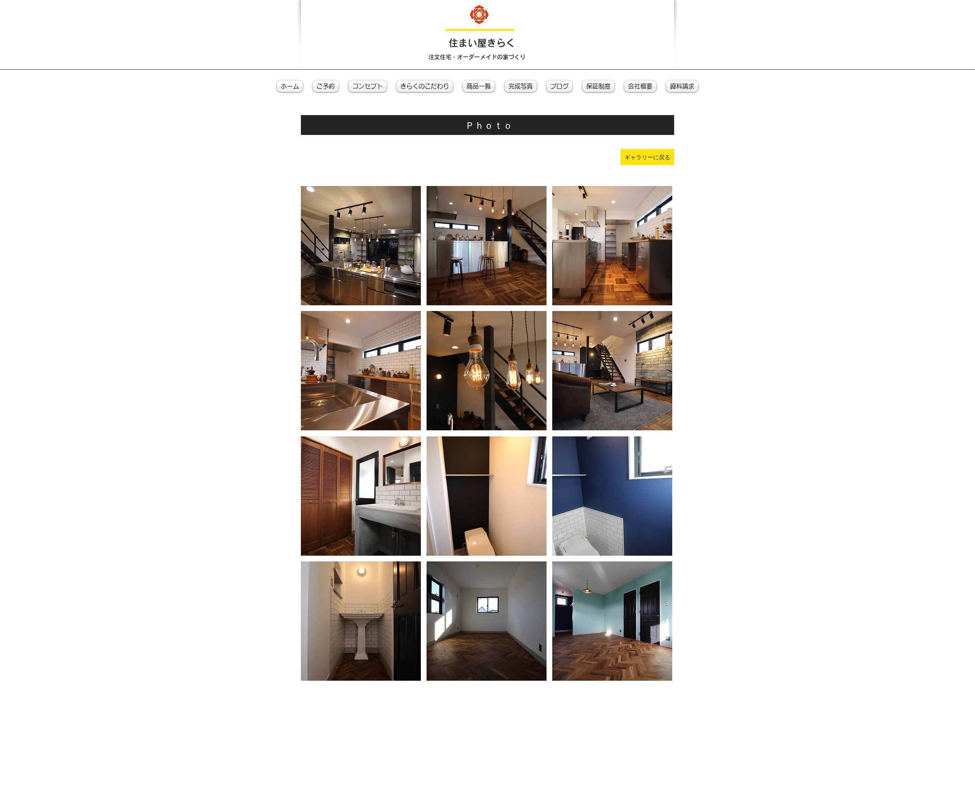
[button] (361, 245)
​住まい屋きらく (482, 43)
